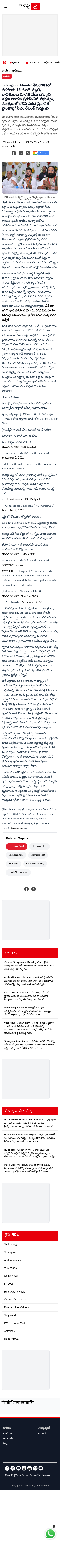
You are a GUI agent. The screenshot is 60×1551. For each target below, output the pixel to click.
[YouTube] (18, 1468)
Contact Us (35, 1475)
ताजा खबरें (11, 953)
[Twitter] (12, 1468)
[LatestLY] (29, 9)
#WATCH (7, 571)
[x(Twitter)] (21, 153)
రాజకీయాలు (8, 1434)
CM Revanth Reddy (35, 864)
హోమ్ (5, 71)
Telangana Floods (16, 846)
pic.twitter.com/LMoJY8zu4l (19, 554)
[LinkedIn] (29, 1468)
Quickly (17, 63)
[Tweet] (33, 889)
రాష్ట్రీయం (48, 63)
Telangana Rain (38, 855)
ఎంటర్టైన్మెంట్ (44, 1428)
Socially (35, 63)
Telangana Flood (39, 846)
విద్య (5, 1443)
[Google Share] (41, 155)
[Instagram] (24, 1468)
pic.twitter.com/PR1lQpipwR (23, 500)
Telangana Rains (16, 855)
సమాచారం (8, 1439)
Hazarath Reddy (13, 142)
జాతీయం (17, 71)
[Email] (40, 1468)
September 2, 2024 (13, 458)
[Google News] (35, 1468)
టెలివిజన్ (42, 1434)
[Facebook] (14, 153)
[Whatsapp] (28, 153)
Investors (46, 1475)
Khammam (14, 864)
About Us (9, 1475)
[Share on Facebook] (26, 889)
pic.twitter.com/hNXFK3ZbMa (20, 596)
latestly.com (18, 828)
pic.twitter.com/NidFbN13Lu (19, 447)
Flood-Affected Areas (18, 872)
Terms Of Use (21, 1475)
